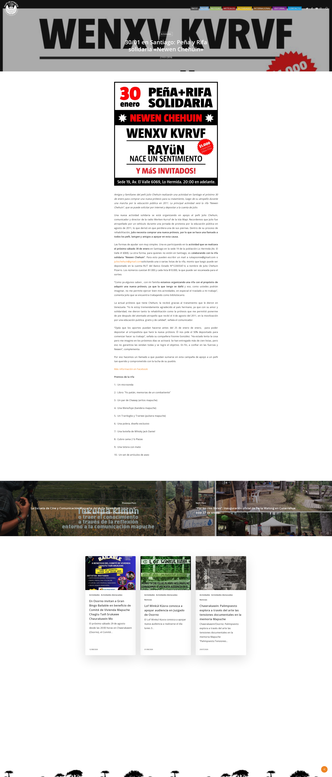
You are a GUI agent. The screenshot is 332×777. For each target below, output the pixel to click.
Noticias (148, 599)
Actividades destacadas (111, 595)
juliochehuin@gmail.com (127, 261)
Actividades (166, 34)
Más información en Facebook (131, 369)
